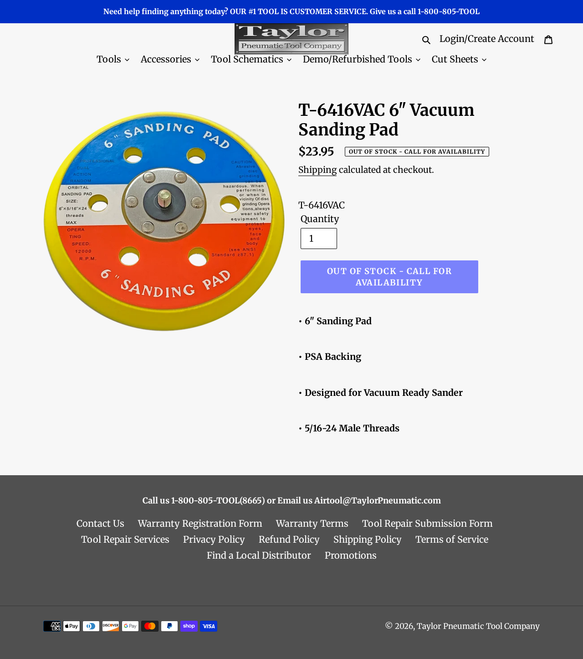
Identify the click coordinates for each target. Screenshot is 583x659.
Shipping (317, 169)
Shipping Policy (367, 539)
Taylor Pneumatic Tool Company (478, 626)
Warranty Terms (312, 523)
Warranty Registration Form (200, 523)
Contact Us (100, 523)
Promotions (351, 555)
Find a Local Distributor (259, 555)
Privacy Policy (214, 539)
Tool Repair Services (125, 539)
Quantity (320, 218)
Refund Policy (289, 539)
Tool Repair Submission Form (427, 523)
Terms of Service (451, 539)
